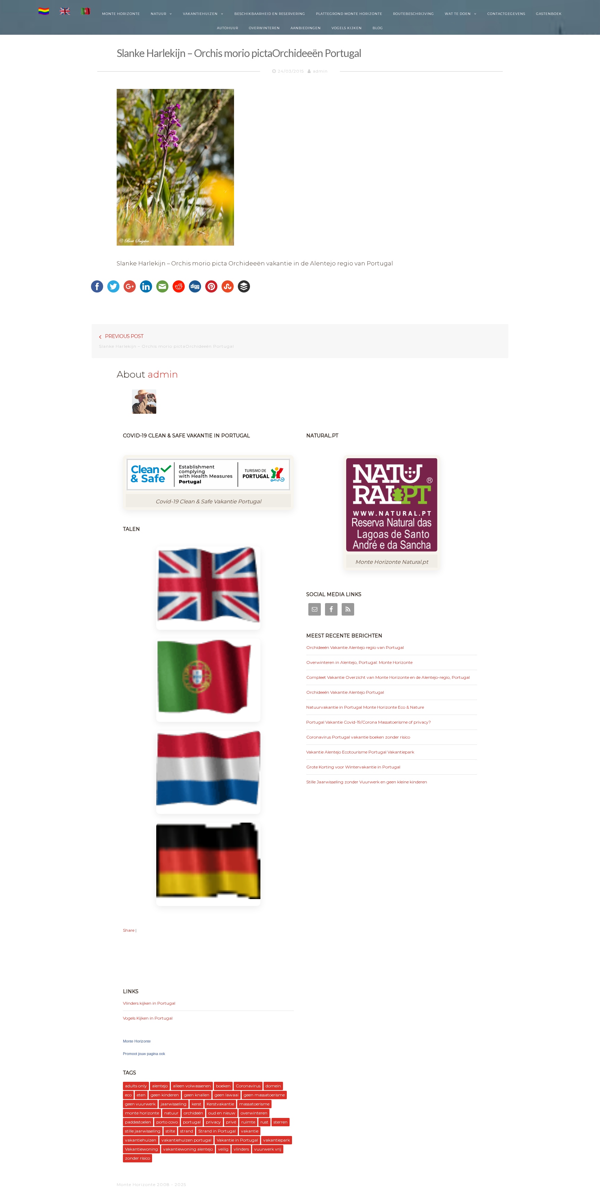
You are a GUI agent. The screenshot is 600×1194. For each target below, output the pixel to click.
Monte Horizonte (121, 14)
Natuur (158, 14)
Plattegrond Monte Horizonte (349, 14)
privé (231, 1122)
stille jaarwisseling (142, 1131)
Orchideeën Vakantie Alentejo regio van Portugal (355, 647)
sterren (281, 1122)
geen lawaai (227, 1094)
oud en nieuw (221, 1112)
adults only (136, 1085)
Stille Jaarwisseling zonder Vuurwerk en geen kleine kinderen (366, 781)
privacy (213, 1122)
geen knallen (196, 1094)
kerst (196, 1103)
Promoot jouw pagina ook (144, 1054)
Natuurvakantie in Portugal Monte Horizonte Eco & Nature (365, 707)
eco (128, 1094)
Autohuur (227, 28)
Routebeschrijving (413, 14)
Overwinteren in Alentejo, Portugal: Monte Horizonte (359, 662)
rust (264, 1122)
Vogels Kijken (347, 28)
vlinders (241, 1149)
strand (186, 1131)
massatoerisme (254, 1103)
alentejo (160, 1085)
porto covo (167, 1122)
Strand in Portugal (217, 1131)
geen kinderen (165, 1094)
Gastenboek (549, 14)
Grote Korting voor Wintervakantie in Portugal (353, 766)
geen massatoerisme (264, 1094)
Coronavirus (248, 1085)
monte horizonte (142, 1112)
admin (320, 71)
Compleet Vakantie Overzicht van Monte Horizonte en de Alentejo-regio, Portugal (388, 677)
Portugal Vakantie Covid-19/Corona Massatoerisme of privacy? (368, 722)
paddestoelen (138, 1122)
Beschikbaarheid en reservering (269, 14)
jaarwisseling (173, 1103)
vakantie (249, 1131)
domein (273, 1085)
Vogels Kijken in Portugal (148, 1018)
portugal (192, 1122)
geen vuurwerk (140, 1103)
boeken (223, 1085)
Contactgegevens (506, 14)
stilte (170, 1131)
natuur (171, 1112)
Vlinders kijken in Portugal (149, 1003)
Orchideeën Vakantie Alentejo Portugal (345, 692)
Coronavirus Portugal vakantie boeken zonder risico (358, 737)
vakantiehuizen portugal (186, 1140)
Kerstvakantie (220, 1103)
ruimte (248, 1122)
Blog (378, 28)
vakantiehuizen (140, 1140)
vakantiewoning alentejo (188, 1149)
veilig (223, 1149)
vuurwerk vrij (267, 1149)
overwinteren (254, 1112)
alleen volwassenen (192, 1085)
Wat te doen (458, 14)
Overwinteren (264, 28)
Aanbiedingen (306, 28)
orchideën (193, 1112)
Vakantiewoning (141, 1149)
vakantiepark (276, 1140)
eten (141, 1094)
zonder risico (137, 1158)
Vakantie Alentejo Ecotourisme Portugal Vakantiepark (360, 752)
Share (128, 930)
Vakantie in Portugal (237, 1140)
